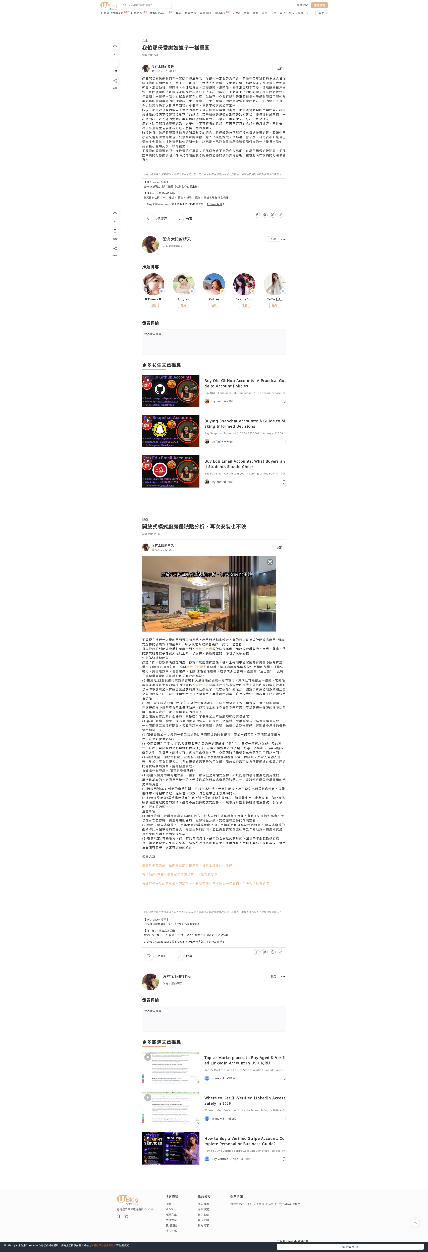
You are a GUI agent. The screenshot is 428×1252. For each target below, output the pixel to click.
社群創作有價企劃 (112, 13)
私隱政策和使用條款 (102, 1245)
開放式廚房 (204, 648)
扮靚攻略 (209, 197)
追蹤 (279, 69)
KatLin (214, 299)
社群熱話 (136, 13)
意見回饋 (171, 1225)
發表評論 (152, 334)
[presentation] (142, 285)
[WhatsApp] (115, 266)
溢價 (279, 155)
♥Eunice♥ (153, 299)
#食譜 (260, 1204)
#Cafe (270, 1204)
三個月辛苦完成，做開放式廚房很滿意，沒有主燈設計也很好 (187, 865)
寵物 (300, 13)
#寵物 (234, 1204)
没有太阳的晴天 (163, 66)
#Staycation (283, 1204)
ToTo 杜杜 (274, 299)
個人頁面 (203, 1204)
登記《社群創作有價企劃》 (184, 186)
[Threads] (115, 276)
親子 (282, 13)
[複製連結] (115, 285)
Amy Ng (184, 299)
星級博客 (205, 13)
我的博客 (203, 1225)
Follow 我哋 (214, 204)
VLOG (236, 13)
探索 (179, 13)
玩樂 (273, 13)
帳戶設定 (203, 1209)
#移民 (297, 1204)
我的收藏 (203, 1215)
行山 (309, 13)
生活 (291, 13)
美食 (246, 13)
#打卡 (251, 1204)
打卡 (163, 197)
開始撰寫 (319, 5)
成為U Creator (159, 13)
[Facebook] (115, 257)
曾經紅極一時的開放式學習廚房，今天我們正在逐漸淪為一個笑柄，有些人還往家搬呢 (205, 883)
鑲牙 (279, 87)
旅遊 (255, 13)
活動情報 (223, 197)
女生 (264, 13)
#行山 (243, 1204)
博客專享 (220, 13)
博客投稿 (171, 1231)
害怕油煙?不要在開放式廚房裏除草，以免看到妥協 (180, 874)
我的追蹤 (203, 1220)
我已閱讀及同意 (350, 1246)
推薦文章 (190, 13)
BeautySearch (244, 299)
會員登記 (302, 5)
